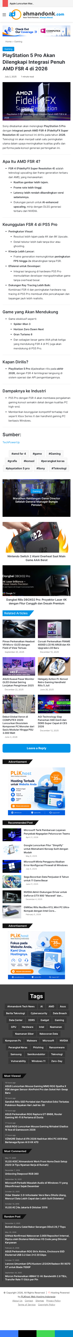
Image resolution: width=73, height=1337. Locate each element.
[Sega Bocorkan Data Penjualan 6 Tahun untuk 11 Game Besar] (12, 881)
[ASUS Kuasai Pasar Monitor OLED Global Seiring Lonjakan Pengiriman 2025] (19, 666)
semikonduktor (36, 1054)
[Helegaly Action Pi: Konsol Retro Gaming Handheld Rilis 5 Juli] (54, 666)
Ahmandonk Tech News (21, 1006)
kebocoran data (49, 1033)
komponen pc (13, 1040)
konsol (29, 461)
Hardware (27, 1026)
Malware (32, 1040)
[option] (36, 498)
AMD (51, 1006)
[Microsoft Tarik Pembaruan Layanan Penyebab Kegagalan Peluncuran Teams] (12, 834)
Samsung (16, 1054)
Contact (29, 1300)
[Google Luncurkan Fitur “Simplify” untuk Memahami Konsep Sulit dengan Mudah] (12, 850)
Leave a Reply (36, 748)
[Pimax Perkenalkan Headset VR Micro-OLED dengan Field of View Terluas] (19, 629)
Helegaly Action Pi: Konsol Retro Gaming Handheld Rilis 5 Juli (53, 682)
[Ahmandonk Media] (36, 14)
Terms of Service (27, 1304)
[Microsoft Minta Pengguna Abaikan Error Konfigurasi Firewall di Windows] (12, 866)
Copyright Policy (46, 1304)
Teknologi (59, 468)
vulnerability (18, 1061)
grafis (13, 461)
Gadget (45, 1020)
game (38, 453)
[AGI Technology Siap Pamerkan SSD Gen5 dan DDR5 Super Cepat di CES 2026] (54, 704)
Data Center (16, 1020)
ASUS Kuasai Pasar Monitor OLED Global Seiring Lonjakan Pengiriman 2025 (18, 682)
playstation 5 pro (18, 468)
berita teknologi (15, 1013)
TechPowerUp (11, 442)
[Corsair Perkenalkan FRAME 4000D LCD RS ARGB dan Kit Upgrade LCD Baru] (54, 629)
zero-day (56, 1061)
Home (8, 41)
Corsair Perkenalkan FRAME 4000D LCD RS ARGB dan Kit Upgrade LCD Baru (54, 644)
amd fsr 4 (19, 453)
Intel (41, 1026)
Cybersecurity (39, 1013)
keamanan (56, 1026)
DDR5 (31, 1020)
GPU (13, 1026)
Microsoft (48, 1040)
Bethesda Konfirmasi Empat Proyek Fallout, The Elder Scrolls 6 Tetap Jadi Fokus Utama (36, 502)
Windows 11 (38, 1061)
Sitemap (39, 1300)
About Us (17, 1300)
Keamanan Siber (24, 1033)
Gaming (18, 41)
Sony (41, 468)
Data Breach (60, 1013)
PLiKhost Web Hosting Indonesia (37, 1296)
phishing (38, 1047)
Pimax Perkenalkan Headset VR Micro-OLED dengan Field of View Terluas (19, 644)
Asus (63, 1006)
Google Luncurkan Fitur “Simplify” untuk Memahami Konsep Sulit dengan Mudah (46, 849)
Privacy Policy (53, 1300)
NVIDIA (64, 1040)
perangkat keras (54, 461)
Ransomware (57, 1047)
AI (41, 1006)
